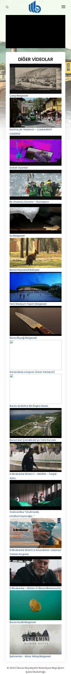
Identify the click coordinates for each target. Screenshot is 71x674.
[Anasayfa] (35, 7)
